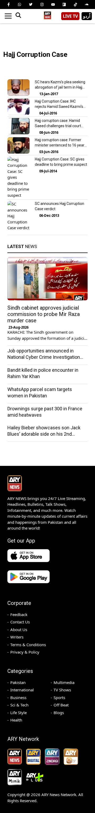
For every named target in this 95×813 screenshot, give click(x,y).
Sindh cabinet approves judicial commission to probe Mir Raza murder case (43, 314)
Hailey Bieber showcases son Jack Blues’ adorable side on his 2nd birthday (43, 434)
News (22, 246)
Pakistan (18, 682)
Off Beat (61, 705)
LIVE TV (70, 16)
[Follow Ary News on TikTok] (75, 4)
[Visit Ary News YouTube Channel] (53, 4)
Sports (59, 697)
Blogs (59, 712)
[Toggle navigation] (8, 16)
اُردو (86, 16)
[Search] (18, 16)
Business (18, 697)
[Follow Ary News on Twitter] (31, 4)
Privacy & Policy (24, 652)
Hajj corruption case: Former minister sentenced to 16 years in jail (60, 145)
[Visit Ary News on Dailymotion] (64, 4)
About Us (18, 629)
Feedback (18, 614)
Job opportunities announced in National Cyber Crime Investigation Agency (43, 357)
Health (16, 720)
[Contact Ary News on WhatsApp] (19, 4)
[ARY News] (47, 14)
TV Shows (62, 689)
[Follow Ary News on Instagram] (42, 4)
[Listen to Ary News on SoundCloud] (86, 4)
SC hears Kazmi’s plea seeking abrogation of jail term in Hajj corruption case (60, 87)
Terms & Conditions (28, 644)
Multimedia (64, 682)
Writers (16, 637)
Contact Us (20, 621)
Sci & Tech (19, 705)
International (22, 689)
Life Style (18, 712)
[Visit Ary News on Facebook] (8, 4)
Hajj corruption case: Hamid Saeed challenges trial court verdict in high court (58, 125)
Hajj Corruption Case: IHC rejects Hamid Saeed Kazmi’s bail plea (59, 106)
